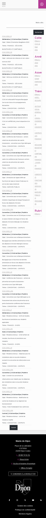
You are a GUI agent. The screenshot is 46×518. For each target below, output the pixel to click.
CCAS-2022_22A (7, 209)
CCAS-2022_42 (7, 348)
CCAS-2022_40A (7, 291)
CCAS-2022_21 (7, 172)
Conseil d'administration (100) (38, 81)
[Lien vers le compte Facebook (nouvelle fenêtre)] (9, 500)
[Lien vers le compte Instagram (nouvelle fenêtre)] (17, 500)
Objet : (4, 42)
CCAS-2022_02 (7, 52)
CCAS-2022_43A (7, 410)
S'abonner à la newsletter (24, 474)
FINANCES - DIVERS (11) (38, 162)
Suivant (13, 427)
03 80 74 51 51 (24, 455)
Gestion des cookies (25, 506)
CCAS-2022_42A (7, 370)
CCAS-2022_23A (7, 250)
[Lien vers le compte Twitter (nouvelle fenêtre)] (25, 500)
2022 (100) (36, 64)
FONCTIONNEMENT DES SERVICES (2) (38, 184)
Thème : (4, 46)
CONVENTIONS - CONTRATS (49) (38, 131)
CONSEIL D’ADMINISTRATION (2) (38, 121)
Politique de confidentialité (25, 510)
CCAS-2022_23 (7, 231)
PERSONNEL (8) (38, 202)
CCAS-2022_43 (7, 391)
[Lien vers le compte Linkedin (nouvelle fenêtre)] (41, 500)
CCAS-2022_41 (7, 310)
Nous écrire (24, 459)
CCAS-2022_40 (7, 272)
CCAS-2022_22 (7, 190)
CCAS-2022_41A (7, 329)
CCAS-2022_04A (7, 112)
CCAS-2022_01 (7, 36)
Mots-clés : (40, 23)
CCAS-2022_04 (7, 90)
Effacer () (37, 41)
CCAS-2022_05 (7, 131)
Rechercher (38, 32)
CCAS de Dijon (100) (37, 47)
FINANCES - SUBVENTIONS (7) (38, 173)
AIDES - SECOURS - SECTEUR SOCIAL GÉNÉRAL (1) (38, 106)
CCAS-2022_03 (7, 71)
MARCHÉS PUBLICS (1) (38, 195)
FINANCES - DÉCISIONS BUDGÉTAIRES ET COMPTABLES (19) (38, 148)
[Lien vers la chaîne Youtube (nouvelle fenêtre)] (33, 500)
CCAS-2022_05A (7, 150)
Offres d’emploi (26, 468)
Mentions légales (25, 514)
